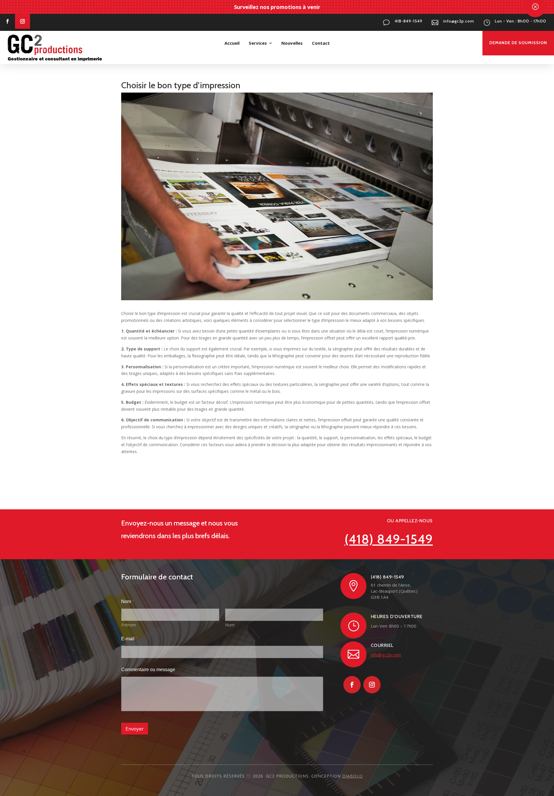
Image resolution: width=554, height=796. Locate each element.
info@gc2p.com (386, 655)
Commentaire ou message (148, 669)
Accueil (231, 43)
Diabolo (352, 776)
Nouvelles (292, 43)
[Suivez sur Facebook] (7, 21)
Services (258, 43)
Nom (230, 624)
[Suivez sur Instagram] (22, 21)
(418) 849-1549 (389, 539)
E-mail (129, 638)
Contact (321, 43)
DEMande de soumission (518, 42)
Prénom (128, 624)
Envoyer (135, 728)
